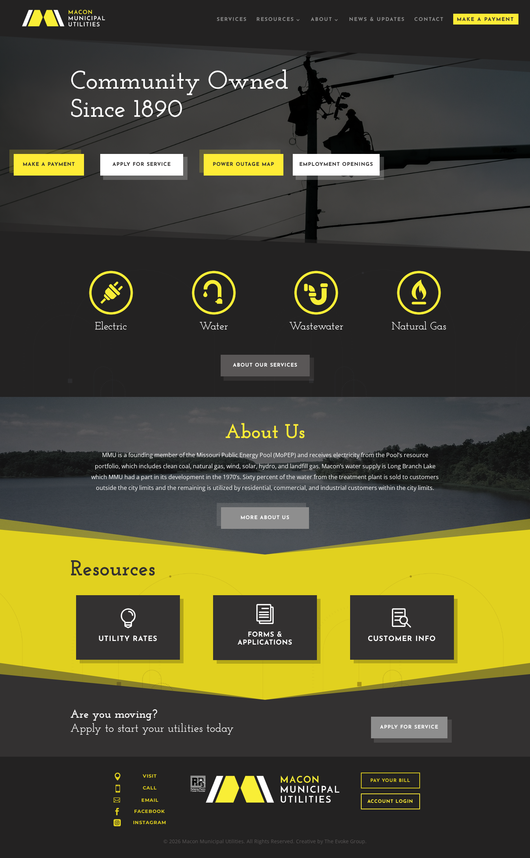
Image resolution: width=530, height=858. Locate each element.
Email (150, 800)
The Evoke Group (344, 841)
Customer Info (402, 639)
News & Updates (377, 19)
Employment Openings (336, 164)
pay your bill (390, 780)
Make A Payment (485, 19)
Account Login (390, 801)
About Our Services (265, 365)
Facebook (149, 811)
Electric (111, 326)
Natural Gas (419, 326)
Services (232, 19)
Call (150, 788)
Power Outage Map (243, 164)
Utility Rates (128, 639)
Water (213, 326)
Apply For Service (141, 164)
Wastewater (316, 326)
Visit (150, 776)
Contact (429, 19)
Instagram (149, 822)
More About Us (265, 518)
